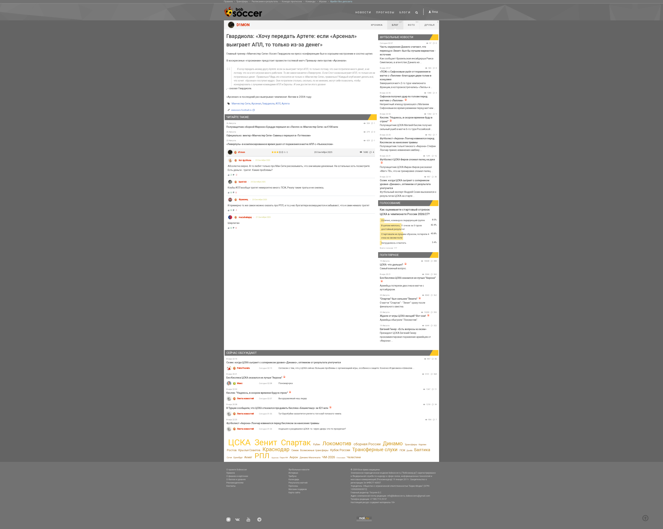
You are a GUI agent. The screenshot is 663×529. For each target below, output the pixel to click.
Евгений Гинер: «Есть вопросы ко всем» (403, 329)
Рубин (316, 444)
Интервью (293, 473)
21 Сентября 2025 (263, 217)
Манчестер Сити (241, 103)
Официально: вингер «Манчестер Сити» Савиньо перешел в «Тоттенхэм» (268, 135)
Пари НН (284, 457)
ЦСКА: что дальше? (391, 264)
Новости (363, 12)
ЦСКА (239, 442)
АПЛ (278, 103)
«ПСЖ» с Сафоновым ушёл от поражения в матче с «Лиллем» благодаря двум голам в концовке (405, 75)
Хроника (377, 25)
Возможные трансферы (314, 450)
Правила (228, 1)
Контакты (231, 486)
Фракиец (243, 199)
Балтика (422, 449)
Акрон (294, 457)
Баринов (275, 458)
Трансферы (242, 1)
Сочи (229, 457)
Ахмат (248, 457)
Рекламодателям (234, 483)
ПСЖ (402, 450)
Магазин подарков (298, 489)
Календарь (294, 479)
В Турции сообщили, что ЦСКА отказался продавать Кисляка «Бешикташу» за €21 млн (277, 408)
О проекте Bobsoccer (236, 469)
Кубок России (340, 450)
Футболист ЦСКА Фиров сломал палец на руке (407, 159)
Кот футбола (245, 160)
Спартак (296, 442)
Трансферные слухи (374, 449)
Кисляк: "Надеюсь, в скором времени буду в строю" (257, 392)
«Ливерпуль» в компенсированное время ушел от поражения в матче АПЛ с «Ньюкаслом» (279, 144)
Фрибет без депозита (341, 1)
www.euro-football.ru (241, 110)
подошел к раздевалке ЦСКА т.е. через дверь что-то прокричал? (312, 429)
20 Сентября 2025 (262, 160)
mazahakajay (245, 217)
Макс (240, 383)
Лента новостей (245, 398)
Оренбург (238, 457)
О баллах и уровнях (236, 479)
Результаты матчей (298, 483)
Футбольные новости (299, 469)
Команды (310, 1)
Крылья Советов (249, 450)
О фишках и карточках (237, 476)
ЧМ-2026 (328, 457)
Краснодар (275, 449)
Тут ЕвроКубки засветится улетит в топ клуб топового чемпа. (310, 413)
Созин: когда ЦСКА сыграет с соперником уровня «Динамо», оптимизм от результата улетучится (405, 184)
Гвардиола (268, 103)
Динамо (393, 443)
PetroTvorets (243, 368)
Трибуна (292, 476)
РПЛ (262, 456)
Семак (295, 450)
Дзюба (409, 450)
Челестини (354, 457)
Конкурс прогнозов (292, 1)
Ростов (232, 450)
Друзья (431, 23)
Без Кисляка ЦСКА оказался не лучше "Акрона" (408, 277)
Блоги (405, 12)
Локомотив (336, 443)
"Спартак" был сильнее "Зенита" (398, 298)
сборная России (367, 444)
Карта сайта (294, 492)
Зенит (265, 442)
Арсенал (256, 103)
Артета (286, 103)
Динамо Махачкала (310, 457)
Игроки (322, 1)
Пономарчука (285, 383)
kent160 (243, 182)
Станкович (341, 458)
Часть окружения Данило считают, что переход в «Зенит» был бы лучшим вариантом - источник (408, 50)
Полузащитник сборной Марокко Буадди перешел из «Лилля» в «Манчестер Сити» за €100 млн (282, 126)
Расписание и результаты (265, 1)
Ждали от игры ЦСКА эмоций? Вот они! (403, 315)
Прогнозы (385, 12)
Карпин (422, 444)
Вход (435, 11)
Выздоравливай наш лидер (292, 398)
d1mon (241, 152)
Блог (397, 23)
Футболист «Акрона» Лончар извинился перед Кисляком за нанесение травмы (272, 423)
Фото (413, 23)
